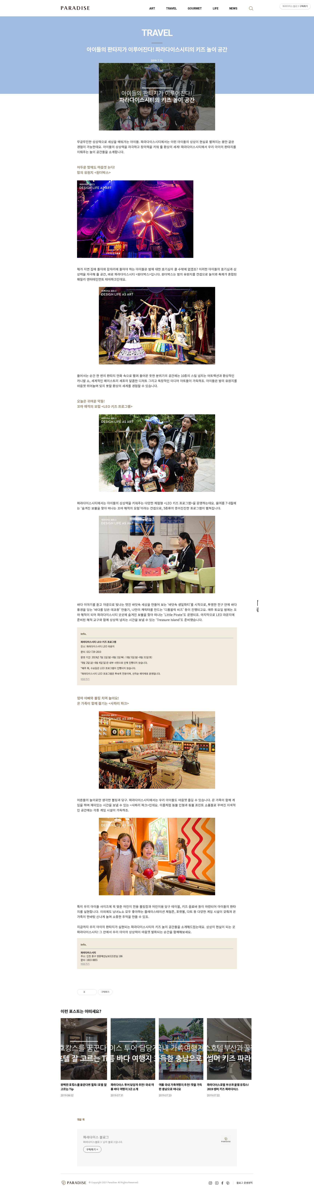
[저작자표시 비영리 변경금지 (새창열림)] (117, 992)
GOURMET (195, 8)
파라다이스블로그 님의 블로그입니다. (103, 1142)
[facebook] (222, 1183)
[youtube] (216, 1183)
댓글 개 (80, 1119)
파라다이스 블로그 (96, 1137)
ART (152, 8)
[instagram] (210, 1183)
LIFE (215, 8)
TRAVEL (171, 8)
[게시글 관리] (92, 992)
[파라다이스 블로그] (75, 8)
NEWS (233, 8)
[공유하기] (88, 992)
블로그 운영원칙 (245, 1182)
